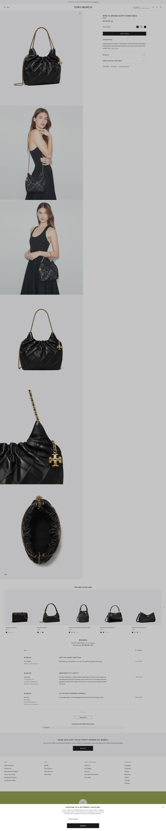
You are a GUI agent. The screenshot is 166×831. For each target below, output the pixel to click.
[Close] (163, 807)
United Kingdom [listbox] (73, 819)
